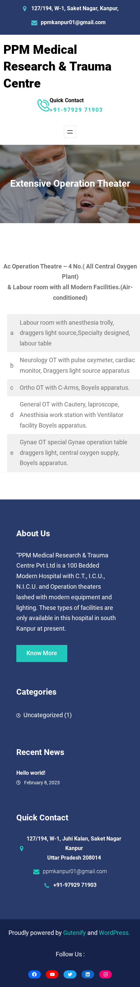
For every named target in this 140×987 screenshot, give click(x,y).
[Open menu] (70, 132)
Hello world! (30, 773)
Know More (42, 653)
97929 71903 (83, 110)
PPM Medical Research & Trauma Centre (57, 67)
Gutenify (75, 932)
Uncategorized (43, 715)
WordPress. (114, 932)
